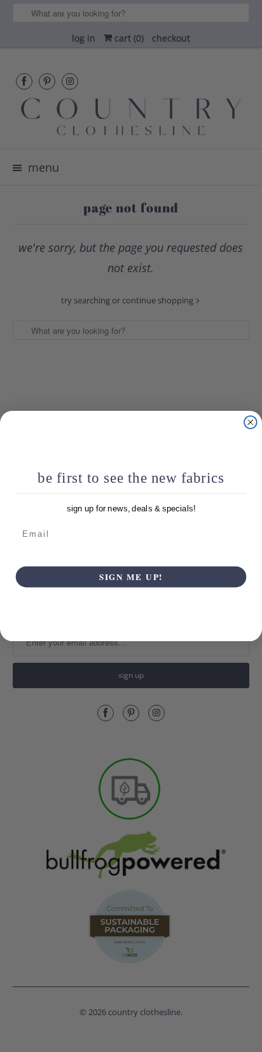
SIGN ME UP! (131, 577)
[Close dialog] (250, 422)
